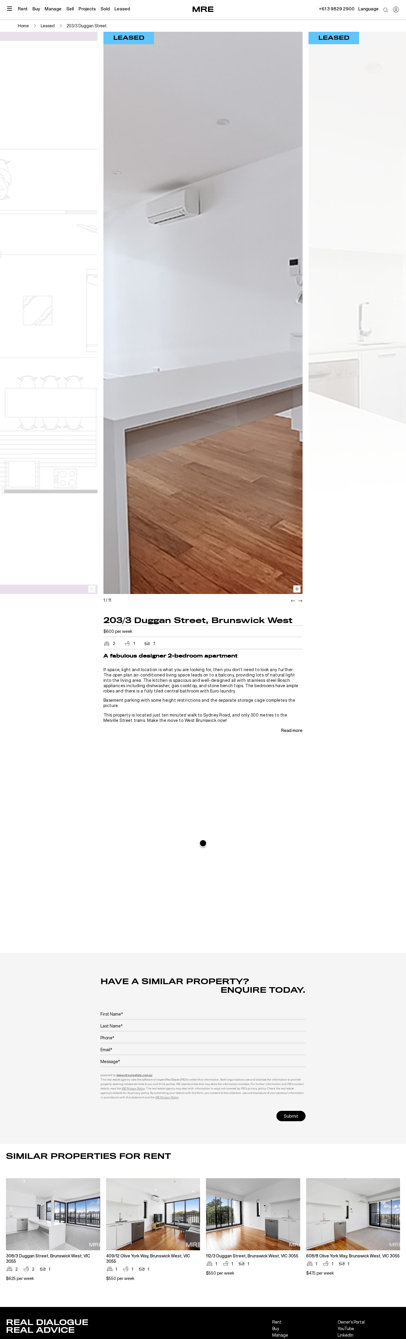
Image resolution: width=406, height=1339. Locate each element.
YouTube (346, 1328)
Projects (87, 8)
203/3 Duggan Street (87, 26)
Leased (122, 8)
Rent (23, 8)
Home (23, 26)
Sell (70, 8)
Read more (292, 730)
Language (368, 8)
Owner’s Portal (351, 1322)
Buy (36, 8)
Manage (53, 8)
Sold (105, 8)
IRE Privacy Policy (133, 1088)
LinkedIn (345, 1335)
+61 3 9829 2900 (337, 8)
